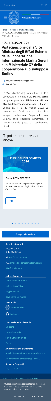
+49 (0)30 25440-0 (18, 257)
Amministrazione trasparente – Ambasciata (25, 353)
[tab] (12, 223)
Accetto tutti (39, 396)
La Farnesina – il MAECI (16, 280)
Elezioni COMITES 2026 (17, 178)
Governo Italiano (9, 5)
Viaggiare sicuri (12, 291)
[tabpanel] (25, 184)
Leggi (12, 200)
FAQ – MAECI (11, 368)
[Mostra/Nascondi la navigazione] (5, 17)
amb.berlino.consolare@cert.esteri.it (26, 262)
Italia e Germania (13, 332)
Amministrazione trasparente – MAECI (22, 358)
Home (4, 29)
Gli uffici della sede (13, 268)
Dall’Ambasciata (26, 29)
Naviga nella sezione (25, 234)
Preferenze (20, 396)
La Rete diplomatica (14, 286)
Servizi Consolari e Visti (15, 337)
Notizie (13, 29)
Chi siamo (9, 326)
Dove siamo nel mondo (15, 296)
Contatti (9, 343)
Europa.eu (14, 314)
